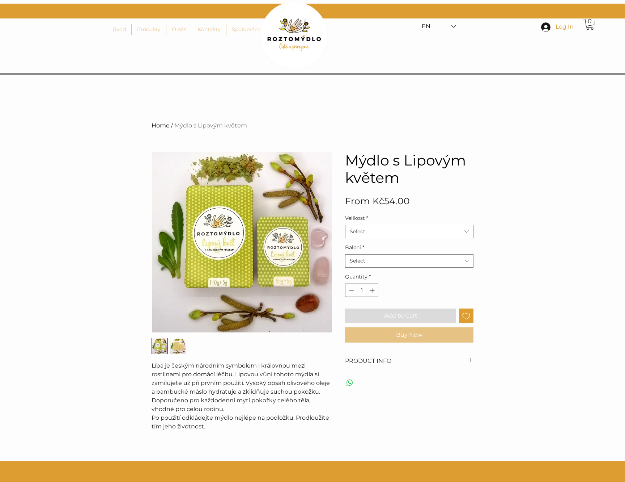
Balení (354, 247)
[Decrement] (350, 290)
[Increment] (372, 290)
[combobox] (409, 232)
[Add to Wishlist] (466, 316)
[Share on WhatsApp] (349, 382)
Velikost (356, 218)
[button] (589, 24)
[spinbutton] (361, 290)
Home (161, 125)
